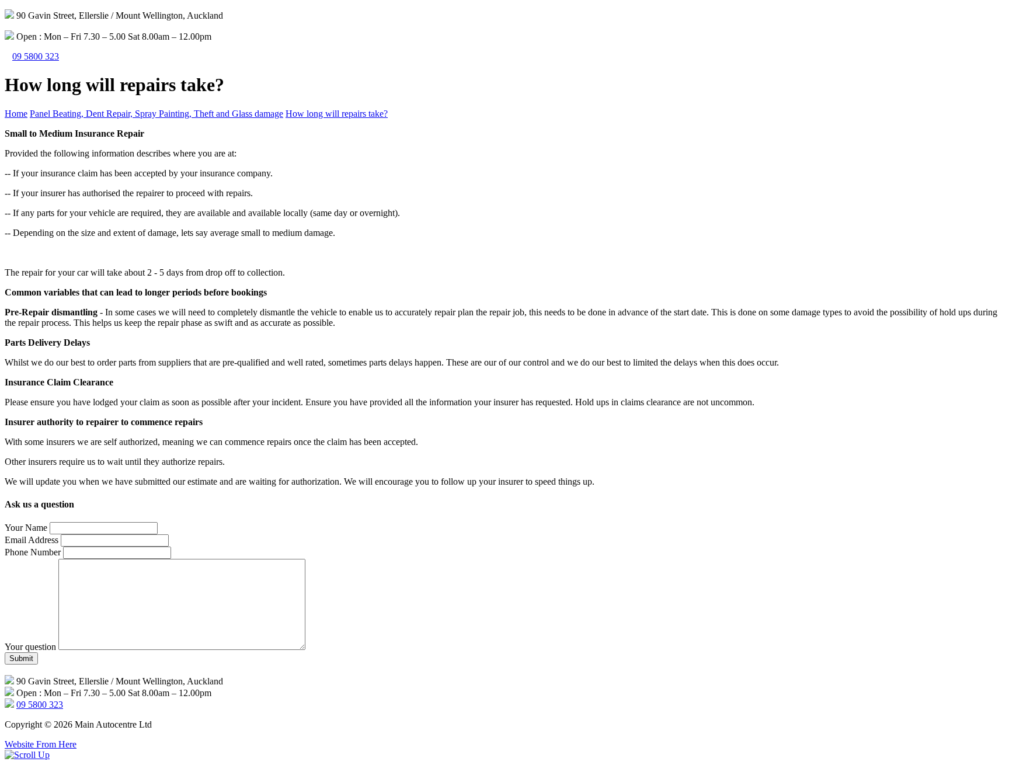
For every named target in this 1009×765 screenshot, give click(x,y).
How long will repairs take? (337, 114)
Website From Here (40, 744)
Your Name (26, 528)
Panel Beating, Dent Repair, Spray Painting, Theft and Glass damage (156, 114)
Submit (21, 658)
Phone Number (33, 552)
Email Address (31, 540)
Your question (30, 647)
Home (16, 114)
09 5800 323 (35, 56)
